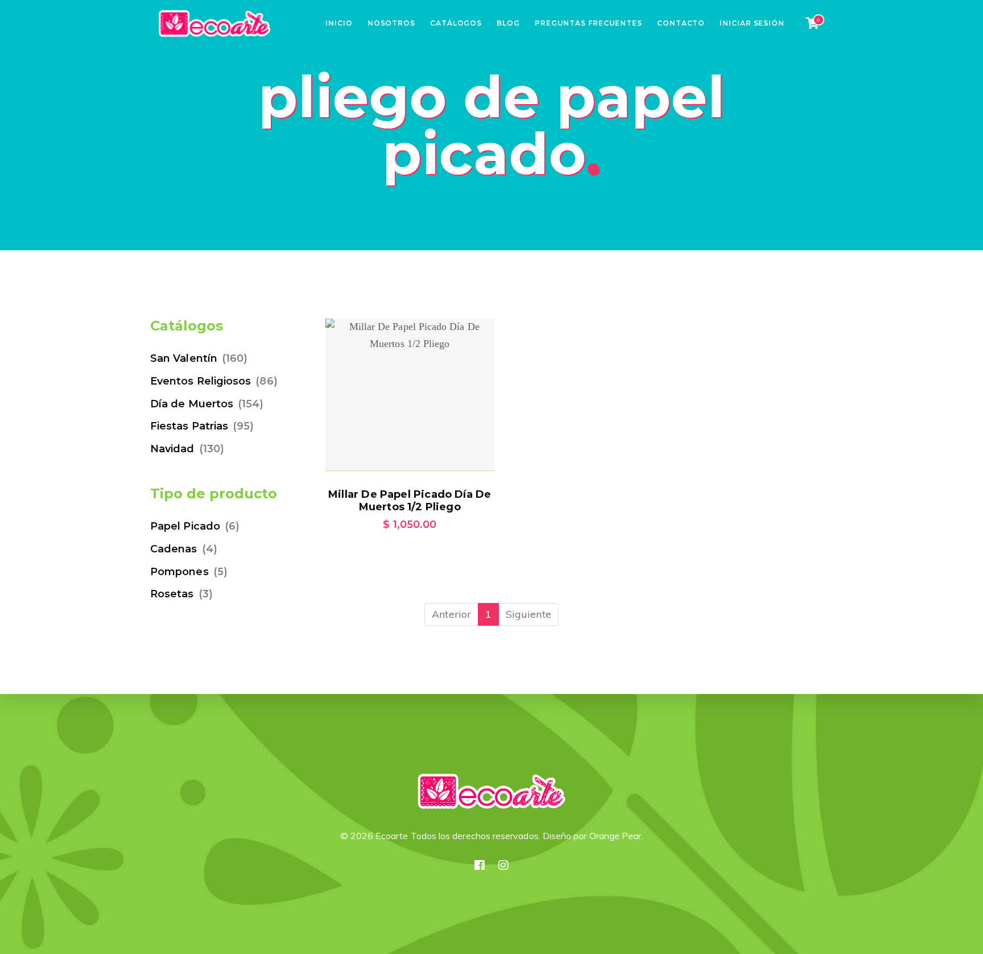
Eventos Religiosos (200, 381)
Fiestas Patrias (189, 426)
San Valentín (183, 358)
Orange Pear (615, 835)
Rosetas (172, 594)
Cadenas (173, 549)
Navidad (172, 449)
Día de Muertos (191, 404)
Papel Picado (185, 526)
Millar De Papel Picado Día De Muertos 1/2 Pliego (409, 501)
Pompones (179, 571)
